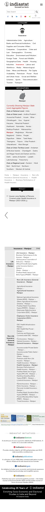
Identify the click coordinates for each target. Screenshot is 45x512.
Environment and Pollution (26, 55)
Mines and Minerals (19, 70)
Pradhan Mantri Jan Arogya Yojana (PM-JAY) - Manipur (26, 373)
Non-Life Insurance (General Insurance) (22, 176)
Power (29, 73)
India (27, 111)
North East (16, 166)
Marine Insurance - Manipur (26, 384)
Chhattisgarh (11, 120)
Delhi (9, 157)
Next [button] (39, 215)
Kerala (28, 126)
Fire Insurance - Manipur (25, 339)
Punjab (26, 135)
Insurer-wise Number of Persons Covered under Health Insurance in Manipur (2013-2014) (22, 198)
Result (22, 189)
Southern (10, 169)
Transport (18, 83)
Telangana (11, 141)
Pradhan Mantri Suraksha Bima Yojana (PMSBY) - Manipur (27, 393)
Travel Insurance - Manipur (26, 401)
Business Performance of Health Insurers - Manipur (26, 368)
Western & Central (23, 169)
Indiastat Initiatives (22, 433)
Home (7, 175)
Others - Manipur (22, 270)
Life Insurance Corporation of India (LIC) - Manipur (26, 260)
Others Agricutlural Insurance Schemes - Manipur (27, 303)
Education (10, 55)
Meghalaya (19, 132)
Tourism (9, 83)
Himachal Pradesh (22, 123)
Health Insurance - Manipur (26, 363)
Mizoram (29, 132)
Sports (18, 80)
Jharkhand (10, 126)
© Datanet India (22, 496)
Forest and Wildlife (26, 58)
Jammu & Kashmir (19, 157)
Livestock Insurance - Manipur (27, 380)
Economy (28, 52)
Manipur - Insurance (20, 175)
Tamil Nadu (27, 138)
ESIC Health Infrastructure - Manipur (26, 326)
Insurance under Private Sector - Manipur (27, 349)
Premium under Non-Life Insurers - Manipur (25, 360)
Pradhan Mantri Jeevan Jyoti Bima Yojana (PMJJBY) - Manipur (27, 274)
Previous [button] (6, 215)
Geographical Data (13, 61)
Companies (10, 49)
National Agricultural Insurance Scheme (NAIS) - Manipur (27, 298)
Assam (25, 117)
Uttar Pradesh (29, 141)
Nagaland (10, 135)
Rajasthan (10, 138)
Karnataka (20, 126)
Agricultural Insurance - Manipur (25, 287)
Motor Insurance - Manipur (26, 386)
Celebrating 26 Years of (15, 488)
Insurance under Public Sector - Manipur (28, 353)
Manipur (10, 132)
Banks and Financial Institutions (18, 43)
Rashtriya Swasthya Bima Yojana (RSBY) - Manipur (26, 377)
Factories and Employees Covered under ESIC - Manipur (27, 334)
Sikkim (18, 138)
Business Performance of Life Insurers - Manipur (26, 256)
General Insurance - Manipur (27, 341)
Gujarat (26, 120)
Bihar (32, 117)
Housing (33, 61)
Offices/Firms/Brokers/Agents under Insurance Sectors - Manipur (26, 266)
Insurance (20, 64)
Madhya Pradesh (13, 129)
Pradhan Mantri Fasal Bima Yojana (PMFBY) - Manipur (26, 307)
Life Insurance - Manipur (10, 264)
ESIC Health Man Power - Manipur (26, 330)
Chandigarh (26, 151)
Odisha (18, 135)
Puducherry (23, 160)
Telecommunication (30, 80)
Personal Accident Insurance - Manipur (27, 389)
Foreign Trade (12, 58)
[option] (22, 198)
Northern (25, 166)
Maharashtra (26, 129)
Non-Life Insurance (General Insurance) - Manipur (10, 340)
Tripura (19, 141)
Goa (20, 120)
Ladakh (30, 157)
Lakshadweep (12, 160)
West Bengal (23, 144)
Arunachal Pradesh (14, 117)
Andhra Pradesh (30, 114)
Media (19, 67)
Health (26, 61)
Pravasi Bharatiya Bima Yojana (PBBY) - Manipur (27, 398)
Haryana (10, 123)
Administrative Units (14, 40)
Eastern (29, 163)
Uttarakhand (11, 144)
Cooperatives (22, 49)
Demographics (17, 52)
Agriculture (28, 40)
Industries (10, 64)
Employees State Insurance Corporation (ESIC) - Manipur (27, 311)
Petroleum (21, 73)
